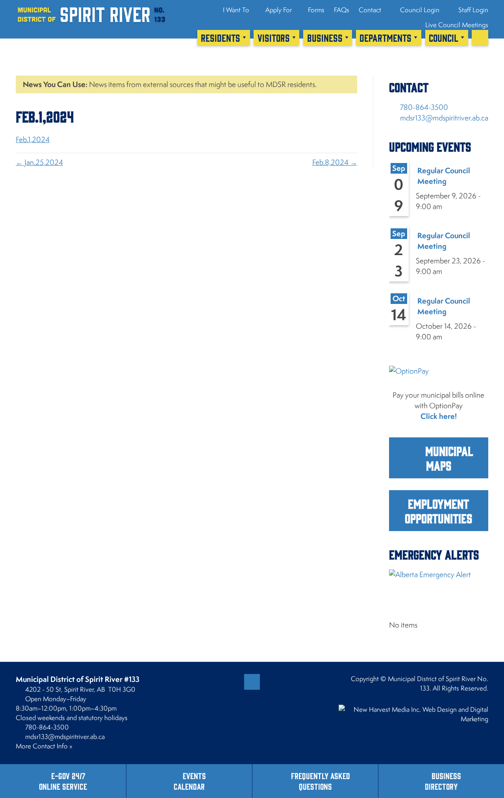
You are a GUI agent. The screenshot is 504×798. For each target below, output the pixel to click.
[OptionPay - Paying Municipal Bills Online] (439, 377)
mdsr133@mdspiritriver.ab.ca (444, 117)
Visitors (274, 37)
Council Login (418, 10)
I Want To (236, 10)
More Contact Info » (44, 746)
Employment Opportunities (438, 510)
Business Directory (443, 780)
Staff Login (472, 10)
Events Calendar (190, 780)
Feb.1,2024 (33, 139)
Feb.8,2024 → (334, 162)
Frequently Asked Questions (320, 780)
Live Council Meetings (456, 24)
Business (325, 37)
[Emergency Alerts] (439, 586)
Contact (370, 10)
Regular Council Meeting (443, 175)
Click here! (439, 416)
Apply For (278, 10)
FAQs (341, 10)
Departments (385, 37)
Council (443, 37)
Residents (220, 37)
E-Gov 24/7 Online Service (63, 780)
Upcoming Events (430, 146)
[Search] (480, 37)
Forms (316, 10)
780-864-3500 (424, 107)
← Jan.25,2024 (39, 162)
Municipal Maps (447, 457)
